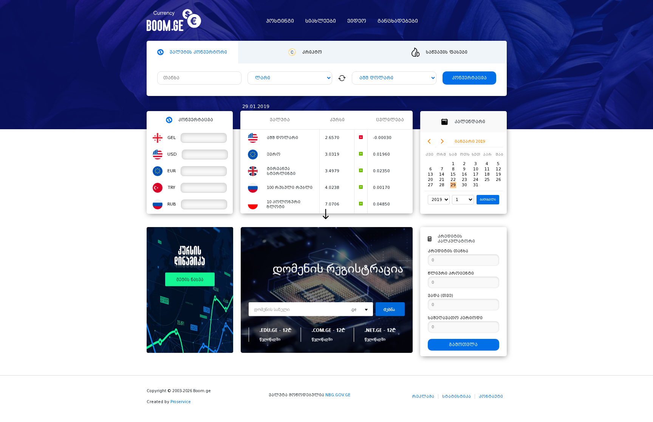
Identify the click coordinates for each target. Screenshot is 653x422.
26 (498, 180)
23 (464, 180)
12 (498, 169)
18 (487, 174)
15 (453, 174)
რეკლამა (423, 396)
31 (475, 185)
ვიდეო (356, 21)
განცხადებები (398, 21)
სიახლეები (320, 21)
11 (487, 169)
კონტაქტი (491, 396)
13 (430, 174)
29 (453, 185)
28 (441, 185)
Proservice (180, 402)
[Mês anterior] (429, 141)
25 (487, 180)
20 (430, 180)
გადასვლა (488, 199)
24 (475, 180)
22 (453, 180)
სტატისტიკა (456, 396)
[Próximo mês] (441, 141)
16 (464, 174)
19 (498, 174)
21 (441, 180)
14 (441, 174)
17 (475, 174)
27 (430, 185)
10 (475, 169)
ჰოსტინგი (280, 21)
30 (464, 185)
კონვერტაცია (469, 78)
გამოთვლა (463, 344)
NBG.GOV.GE (337, 395)
